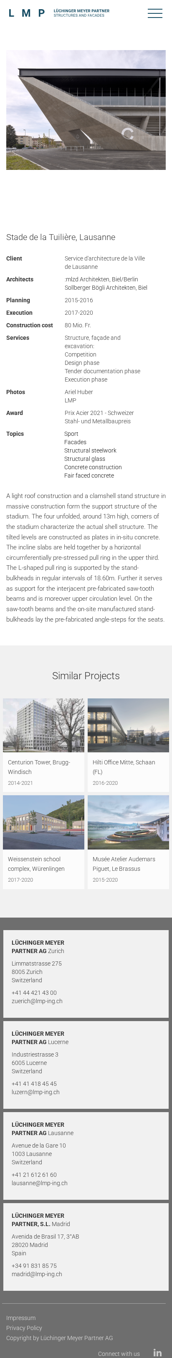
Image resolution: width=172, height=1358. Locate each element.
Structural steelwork (90, 450)
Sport (71, 433)
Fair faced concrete (89, 475)
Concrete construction (93, 467)
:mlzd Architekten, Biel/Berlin (101, 279)
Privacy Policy (24, 1328)
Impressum (20, 1318)
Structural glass (84, 458)
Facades (75, 442)
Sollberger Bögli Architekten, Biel (106, 287)
